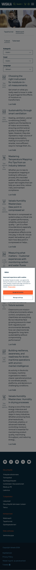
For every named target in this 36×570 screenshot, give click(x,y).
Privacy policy (11, 287)
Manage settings (18, 297)
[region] (18, 285)
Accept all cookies (18, 292)
